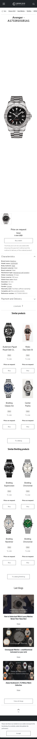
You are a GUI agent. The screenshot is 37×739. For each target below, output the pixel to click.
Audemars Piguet (9, 347)
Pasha (27, 406)
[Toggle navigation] (3, 4)
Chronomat (27, 486)
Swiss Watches (21, 11)
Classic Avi (9, 406)
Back (4, 11)
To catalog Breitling (18, 577)
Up (18, 712)
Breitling (29, 11)
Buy (9, 371)
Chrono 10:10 (11, 11)
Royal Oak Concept (9, 350)
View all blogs (18, 701)
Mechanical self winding (21, 273)
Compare (17, 306)
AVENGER (14, 263)
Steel (13, 266)
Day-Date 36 (28, 350)
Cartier (28, 403)
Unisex (9, 286)
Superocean (9, 486)
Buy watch (18, 241)
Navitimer (9, 542)
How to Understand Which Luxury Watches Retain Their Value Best (18, 617)
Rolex (27, 347)
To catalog (18, 441)
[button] (33, 4)
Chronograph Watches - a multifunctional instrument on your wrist (18, 650)
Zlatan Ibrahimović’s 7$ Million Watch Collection (18, 684)
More (18, 624)
